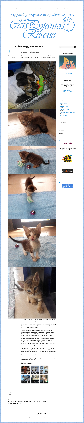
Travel (41, 8)
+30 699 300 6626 (68, 73)
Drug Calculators (50, 8)
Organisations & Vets (64, 115)
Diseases (59, 8)
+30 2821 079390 (68, 93)
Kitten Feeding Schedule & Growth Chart (67, 112)
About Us (66, 8)
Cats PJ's (9, 54)
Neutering (15, 8)
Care (36, 8)
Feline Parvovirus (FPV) (64, 109)
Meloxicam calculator (64, 106)
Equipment (30, 8)
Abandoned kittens (11, 57)
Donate (41, 417)
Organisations (23, 8)
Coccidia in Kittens (63, 103)
